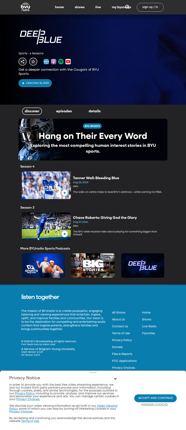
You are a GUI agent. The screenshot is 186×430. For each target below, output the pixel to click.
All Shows (118, 312)
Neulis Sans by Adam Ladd (41, 344)
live (98, 7)
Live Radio (149, 326)
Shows (146, 319)
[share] (23, 62)
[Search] (127, 7)
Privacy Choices (123, 368)
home (59, 7)
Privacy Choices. (28, 399)
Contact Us (120, 326)
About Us (118, 319)
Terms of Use (121, 333)
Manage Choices (154, 404)
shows (79, 7)
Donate (117, 347)
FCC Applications (124, 361)
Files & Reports (122, 354)
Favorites (148, 333)
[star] (33, 62)
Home (146, 312)
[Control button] (115, 378)
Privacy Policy (122, 340)
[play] (64, 192)
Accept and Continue (155, 398)
